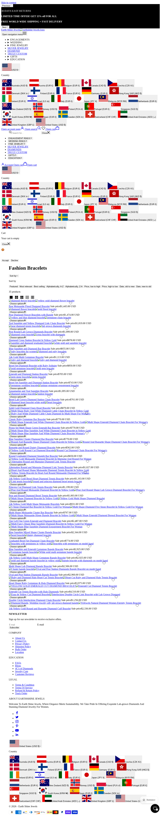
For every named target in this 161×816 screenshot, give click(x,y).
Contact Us (20, 641)
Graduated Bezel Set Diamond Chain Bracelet (32, 540)
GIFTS (13, 56)
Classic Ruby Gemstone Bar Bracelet (27, 419)
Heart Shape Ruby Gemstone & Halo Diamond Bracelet (37, 583)
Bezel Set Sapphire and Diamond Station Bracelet (33, 382)
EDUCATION (17, 59)
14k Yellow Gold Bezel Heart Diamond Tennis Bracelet (36, 478)
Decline (14, 260)
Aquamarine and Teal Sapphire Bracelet (28, 391)
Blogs (18, 665)
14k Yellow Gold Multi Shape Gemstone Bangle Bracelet (37, 557)
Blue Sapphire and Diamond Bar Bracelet (29, 348)
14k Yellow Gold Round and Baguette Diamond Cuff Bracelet (40, 608)
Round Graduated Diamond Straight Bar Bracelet (33, 456)
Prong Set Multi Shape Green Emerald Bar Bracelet (34, 427)
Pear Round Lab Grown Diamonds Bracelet (31, 331)
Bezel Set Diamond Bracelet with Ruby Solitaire (33, 365)
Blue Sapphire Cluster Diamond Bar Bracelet (31, 439)
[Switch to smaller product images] (16, 297)
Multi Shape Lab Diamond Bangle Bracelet (30, 566)
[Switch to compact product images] (32, 297)
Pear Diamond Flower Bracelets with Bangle (31, 314)
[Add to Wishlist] (70, 303)
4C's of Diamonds (24, 668)
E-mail (40, 624)
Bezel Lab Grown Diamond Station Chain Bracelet (34, 399)
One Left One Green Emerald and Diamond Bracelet (35, 521)
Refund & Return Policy (27, 690)
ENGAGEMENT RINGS (19, 138)
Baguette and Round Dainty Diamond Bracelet (32, 447)
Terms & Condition (24, 685)
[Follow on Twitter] (17, 718)
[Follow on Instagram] (17, 722)
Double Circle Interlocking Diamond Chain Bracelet (35, 600)
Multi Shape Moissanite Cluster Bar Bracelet (31, 512)
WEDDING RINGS (16, 141)
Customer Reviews (24, 674)
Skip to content (8, 2)
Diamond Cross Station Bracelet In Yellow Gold (33, 340)
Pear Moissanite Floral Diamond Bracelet (29, 306)
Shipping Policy (23, 646)
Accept (5, 260)
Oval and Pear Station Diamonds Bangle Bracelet (33, 574)
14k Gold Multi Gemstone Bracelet (26, 357)
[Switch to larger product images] (11, 297)
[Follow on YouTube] (17, 731)
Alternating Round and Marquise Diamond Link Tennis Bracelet (41, 467)
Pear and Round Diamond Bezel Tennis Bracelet (33, 495)
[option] (14, 83)
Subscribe (14, 627)
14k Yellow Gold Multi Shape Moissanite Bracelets (34, 504)
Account (8, 165)
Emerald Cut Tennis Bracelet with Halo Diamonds (34, 591)
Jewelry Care (21, 671)
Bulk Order (20, 649)
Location (19, 652)
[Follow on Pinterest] (17, 727)
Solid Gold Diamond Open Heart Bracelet (30, 408)
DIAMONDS (14, 149)
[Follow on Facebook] (17, 713)
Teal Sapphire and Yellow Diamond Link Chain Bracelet (37, 323)
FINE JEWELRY (19, 45)
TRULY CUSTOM (17, 53)
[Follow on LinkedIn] (17, 735)
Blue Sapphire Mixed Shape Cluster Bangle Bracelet (35, 532)
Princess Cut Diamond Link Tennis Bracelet (31, 487)
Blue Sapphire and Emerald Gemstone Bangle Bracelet (36, 549)
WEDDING (16, 42)
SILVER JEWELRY (18, 48)
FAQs (18, 663)
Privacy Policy (22, 643)
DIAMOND (14, 51)
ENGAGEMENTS (20, 39)
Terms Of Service (24, 687)
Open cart (25, 165)
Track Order (21, 693)
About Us (20, 638)
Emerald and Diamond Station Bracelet (28, 374)
